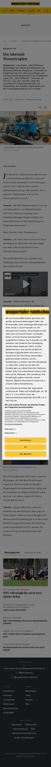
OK (25, 447)
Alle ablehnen (25, 454)
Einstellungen (25, 440)
